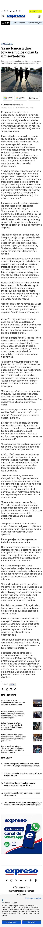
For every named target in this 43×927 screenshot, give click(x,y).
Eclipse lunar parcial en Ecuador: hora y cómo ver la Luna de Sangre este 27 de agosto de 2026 (22, 764)
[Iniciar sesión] (39, 16)
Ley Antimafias (19, 23)
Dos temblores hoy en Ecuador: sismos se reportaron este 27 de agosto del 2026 (19, 784)
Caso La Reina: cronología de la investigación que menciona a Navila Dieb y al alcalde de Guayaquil (23, 803)
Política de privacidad (33, 898)
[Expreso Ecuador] (21, 874)
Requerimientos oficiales (21, 891)
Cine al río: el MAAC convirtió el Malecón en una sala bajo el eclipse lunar (13, 702)
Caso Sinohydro (35, 23)
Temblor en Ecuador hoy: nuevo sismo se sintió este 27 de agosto (22, 794)
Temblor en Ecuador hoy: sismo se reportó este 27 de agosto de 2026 (23, 774)
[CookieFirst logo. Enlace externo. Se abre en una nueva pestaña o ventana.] (2, 900)
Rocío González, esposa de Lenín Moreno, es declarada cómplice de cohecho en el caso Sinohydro (12, 714)
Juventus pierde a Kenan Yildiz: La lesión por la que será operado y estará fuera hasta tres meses (12, 749)
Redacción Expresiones (12, 105)
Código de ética (21, 887)
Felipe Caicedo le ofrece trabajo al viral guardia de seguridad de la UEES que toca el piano (12, 726)
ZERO (12, 684)
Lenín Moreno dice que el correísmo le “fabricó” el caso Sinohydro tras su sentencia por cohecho (13, 737)
